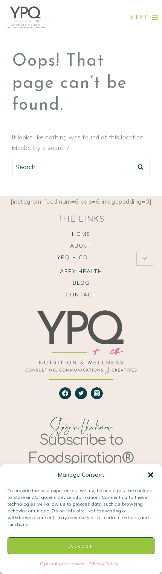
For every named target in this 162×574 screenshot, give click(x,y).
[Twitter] (81, 393)
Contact (81, 294)
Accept (81, 545)
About (81, 245)
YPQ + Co (72, 257)
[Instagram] (97, 393)
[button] (150, 475)
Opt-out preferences (62, 563)
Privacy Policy (103, 563)
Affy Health (81, 271)
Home (81, 234)
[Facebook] (65, 393)
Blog (81, 282)
